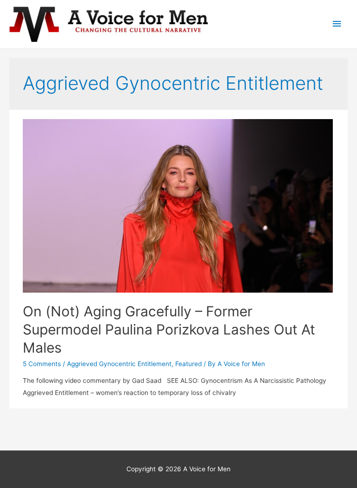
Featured (188, 364)
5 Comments (42, 364)
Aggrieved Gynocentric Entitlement (119, 364)
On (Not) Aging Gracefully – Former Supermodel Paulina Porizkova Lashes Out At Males (169, 329)
